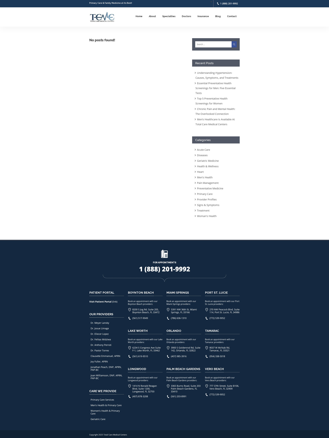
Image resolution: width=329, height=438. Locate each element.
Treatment (203, 210)
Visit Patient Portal (100, 301)
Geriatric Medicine (208, 160)
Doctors (186, 16)
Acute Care (203, 149)
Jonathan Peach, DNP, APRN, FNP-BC (106, 368)
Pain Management (208, 183)
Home (139, 16)
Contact (232, 16)
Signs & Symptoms (208, 205)
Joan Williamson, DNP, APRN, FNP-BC (106, 377)
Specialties (168, 16)
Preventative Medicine (210, 188)
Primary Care (205, 194)
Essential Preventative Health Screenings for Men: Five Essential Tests (215, 88)
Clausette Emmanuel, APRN (105, 356)
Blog (218, 16)
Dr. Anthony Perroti (101, 344)
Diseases (202, 155)
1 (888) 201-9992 (229, 3)
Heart (200, 172)
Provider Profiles (207, 199)
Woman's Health (207, 216)
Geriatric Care (98, 419)
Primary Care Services (102, 399)
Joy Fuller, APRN (99, 361)
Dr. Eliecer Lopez (100, 333)
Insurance (203, 16)
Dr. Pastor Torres (100, 350)
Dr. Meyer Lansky (100, 322)
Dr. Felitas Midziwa (101, 339)
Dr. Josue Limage (100, 328)
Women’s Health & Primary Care (105, 412)
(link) (114, 301)
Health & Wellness (208, 166)
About (152, 16)
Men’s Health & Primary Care (106, 405)
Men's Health (205, 177)
